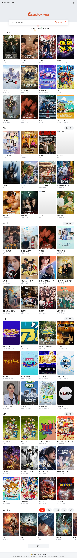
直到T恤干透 (61, 251)
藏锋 (4, 60)
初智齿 (41, 215)
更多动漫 (68, 414)
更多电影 (68, 128)
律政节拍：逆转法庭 (27, 281)
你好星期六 (42, 90)
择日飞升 (42, 501)
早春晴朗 (23, 120)
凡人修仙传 (6, 90)
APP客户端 (41, 554)
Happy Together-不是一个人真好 (47, 346)
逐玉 (39, 537)
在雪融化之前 (7, 155)
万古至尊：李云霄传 (27, 471)
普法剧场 (60, 406)
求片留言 (34, 554)
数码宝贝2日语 (25, 441)
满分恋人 (5, 215)
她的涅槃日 (24, 215)
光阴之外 (42, 60)
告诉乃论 (23, 346)
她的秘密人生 (61, 155)
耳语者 (5, 185)
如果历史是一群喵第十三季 (65, 441)
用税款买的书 (61, 311)
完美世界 (58, 537)
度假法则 (60, 215)
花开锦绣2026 (25, 60)
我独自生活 (60, 376)
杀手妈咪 (5, 281)
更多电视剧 (68, 223)
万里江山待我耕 (43, 185)
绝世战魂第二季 (43, 471)
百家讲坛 (5, 376)
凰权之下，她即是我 (9, 311)
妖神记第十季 (7, 471)
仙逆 (21, 537)
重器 (40, 120)
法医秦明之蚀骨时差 (63, 185)
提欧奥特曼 (24, 501)
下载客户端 (39, 28)
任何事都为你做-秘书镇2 (64, 281)
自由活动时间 (7, 251)
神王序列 (60, 501)
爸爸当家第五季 (62, 120)
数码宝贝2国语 (7, 441)
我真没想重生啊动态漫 (64, 471)
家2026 (23, 185)
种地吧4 (23, 406)
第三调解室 (60, 346)
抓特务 (41, 155)
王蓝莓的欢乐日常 (44, 441)
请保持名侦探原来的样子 (46, 281)
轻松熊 (5, 501)
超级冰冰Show (7, 346)
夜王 (22, 155)
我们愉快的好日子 (26, 251)
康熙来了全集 (61, 60)
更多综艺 (68, 318)
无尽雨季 (42, 311)
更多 (38, 546)
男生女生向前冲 (25, 376)
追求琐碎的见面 (7, 406)
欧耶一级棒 (42, 376)
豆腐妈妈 (23, 311)
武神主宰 (5, 120)
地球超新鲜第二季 (44, 406)
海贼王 (59, 90)
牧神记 (5, 537)
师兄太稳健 (24, 90)
